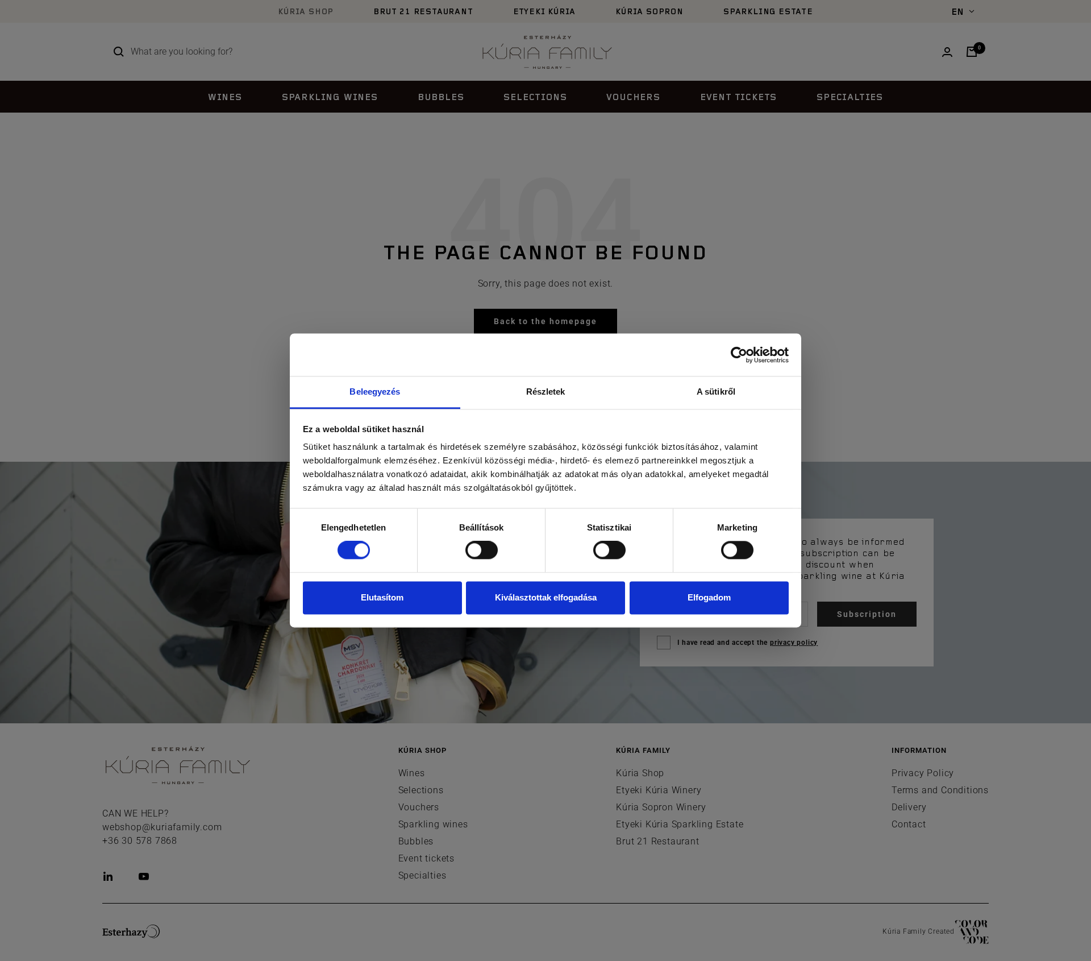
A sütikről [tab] (716, 391)
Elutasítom (382, 597)
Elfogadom (709, 597)
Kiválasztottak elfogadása (546, 597)
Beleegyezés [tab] (374, 391)
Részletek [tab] (545, 391)
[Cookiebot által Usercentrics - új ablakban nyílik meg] (739, 354)
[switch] (481, 550)
